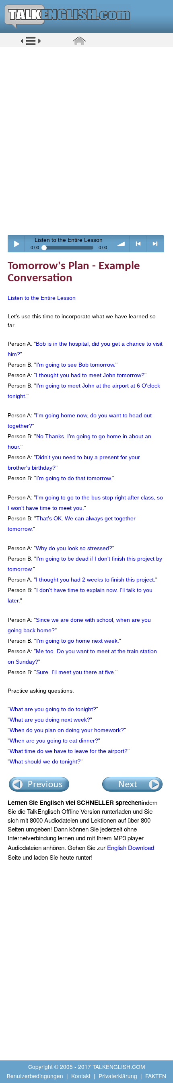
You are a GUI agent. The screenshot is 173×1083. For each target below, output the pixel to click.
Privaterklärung (118, 1076)
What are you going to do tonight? (53, 709)
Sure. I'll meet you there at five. (75, 672)
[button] (30, 44)
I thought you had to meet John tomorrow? (90, 375)
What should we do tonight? (45, 761)
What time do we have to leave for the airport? (69, 751)
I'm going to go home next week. (77, 640)
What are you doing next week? (50, 719)
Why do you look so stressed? (74, 548)
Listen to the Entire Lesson (42, 298)
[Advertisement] (86, 140)
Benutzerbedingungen (35, 1076)
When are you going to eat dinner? (54, 740)
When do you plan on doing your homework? (67, 730)
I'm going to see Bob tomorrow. (75, 364)
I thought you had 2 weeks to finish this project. (95, 579)
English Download (130, 847)
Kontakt (81, 1076)
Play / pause (16, 244)
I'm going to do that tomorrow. (74, 478)
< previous (138, 244)
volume (121, 244)
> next (155, 244)
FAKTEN (155, 1076)
